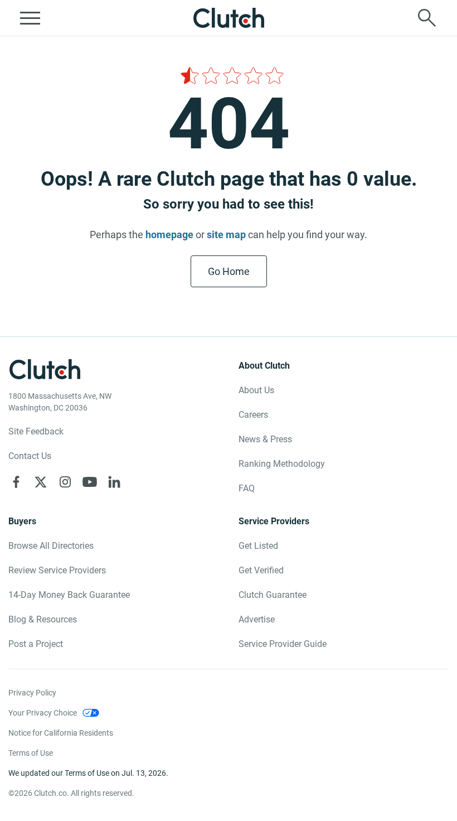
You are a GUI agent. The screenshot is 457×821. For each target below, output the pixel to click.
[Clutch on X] (40, 482)
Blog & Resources (42, 619)
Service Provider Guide (283, 644)
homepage (169, 234)
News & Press (265, 439)
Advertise (257, 619)
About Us (256, 390)
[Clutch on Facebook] (16, 482)
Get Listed (258, 545)
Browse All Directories (51, 545)
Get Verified (261, 570)
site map (226, 234)
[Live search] (427, 17)
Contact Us (29, 456)
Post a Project (35, 644)
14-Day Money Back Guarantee (69, 595)
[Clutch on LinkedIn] (114, 482)
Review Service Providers (57, 570)
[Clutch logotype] (228, 18)
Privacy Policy (32, 692)
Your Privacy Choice (42, 712)
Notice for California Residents (60, 732)
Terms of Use (30, 752)
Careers (253, 414)
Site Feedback (36, 431)
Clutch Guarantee (273, 595)
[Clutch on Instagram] (65, 482)
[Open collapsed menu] (30, 17)
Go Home (229, 271)
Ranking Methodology (282, 463)
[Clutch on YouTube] (90, 482)
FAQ (247, 488)
